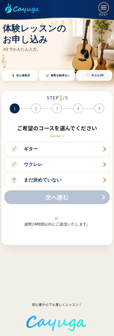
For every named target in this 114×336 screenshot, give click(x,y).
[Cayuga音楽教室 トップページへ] (27, 9)
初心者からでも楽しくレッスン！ (57, 304)
